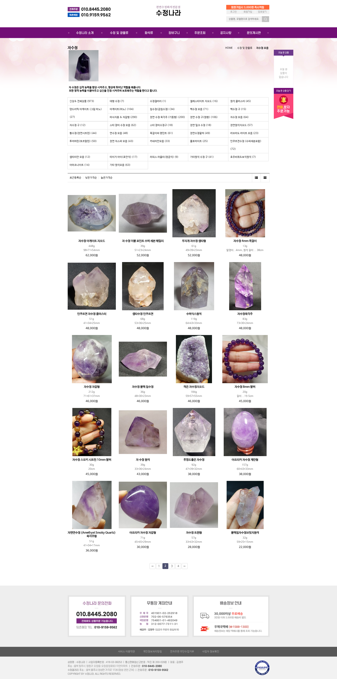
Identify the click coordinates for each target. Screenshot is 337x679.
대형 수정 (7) (117, 101)
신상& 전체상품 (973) (82, 101)
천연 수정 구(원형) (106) (204, 117)
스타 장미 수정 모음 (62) (123, 125)
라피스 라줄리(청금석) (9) (164, 157)
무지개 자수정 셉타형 (194, 241)
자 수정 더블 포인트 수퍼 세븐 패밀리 (143, 241)
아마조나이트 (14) (80, 165)
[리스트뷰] (256, 177)
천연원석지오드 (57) (241, 125)
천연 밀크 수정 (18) (200, 125)
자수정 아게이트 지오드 (91, 241)
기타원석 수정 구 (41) (202, 157)
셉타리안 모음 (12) (80, 157)
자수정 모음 (262, 48)
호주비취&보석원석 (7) (243, 157)
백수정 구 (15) (238, 109)
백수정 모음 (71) (199, 109)
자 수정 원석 (143, 460)
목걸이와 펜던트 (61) (161, 133)
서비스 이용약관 (126, 651)
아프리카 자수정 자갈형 (142, 533)
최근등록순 (75, 177)
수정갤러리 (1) (158, 101)
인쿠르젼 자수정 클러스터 (91, 314)
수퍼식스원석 (193, 314)
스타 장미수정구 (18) (161, 125)
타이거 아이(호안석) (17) (123, 157)
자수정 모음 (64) (239, 117)
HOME (229, 48)
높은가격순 (107, 177)
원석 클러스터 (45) (240, 101)
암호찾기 (262, 12)
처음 (152, 566)
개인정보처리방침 (152, 651)
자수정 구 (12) (78, 125)
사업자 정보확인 (210, 651)
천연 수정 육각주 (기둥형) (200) (167, 117)
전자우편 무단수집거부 (182, 651)
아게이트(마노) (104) (122, 109)
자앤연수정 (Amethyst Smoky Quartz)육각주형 (92, 534)
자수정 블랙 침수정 (142, 387)
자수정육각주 (245, 314)
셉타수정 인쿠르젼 (142, 314)
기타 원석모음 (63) (120, 165)
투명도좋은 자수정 (194, 460)
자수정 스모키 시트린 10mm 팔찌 (91, 460)
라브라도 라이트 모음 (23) (244, 133)
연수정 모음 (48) (119, 133)
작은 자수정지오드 (194, 387)
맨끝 (185, 566)
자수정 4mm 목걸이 (245, 241)
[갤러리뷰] (265, 177)
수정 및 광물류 (244, 48)
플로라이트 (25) (199, 141)
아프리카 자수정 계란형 (245, 460)
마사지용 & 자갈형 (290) (123, 117)
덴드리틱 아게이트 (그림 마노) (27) (86, 113)
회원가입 (248, 12)
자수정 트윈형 (194, 533)
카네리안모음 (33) (160, 141)
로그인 (233, 12)
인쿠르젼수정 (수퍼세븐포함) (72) (245, 145)
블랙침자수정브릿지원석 (245, 533)
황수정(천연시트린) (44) (83, 133)
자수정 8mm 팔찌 (245, 387)
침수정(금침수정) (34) (162, 109)
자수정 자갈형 (92, 387)
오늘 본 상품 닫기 (283, 91)
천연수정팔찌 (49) (200, 133)
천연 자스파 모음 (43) (121, 141)
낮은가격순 (91, 177)
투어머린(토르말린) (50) (83, 141)
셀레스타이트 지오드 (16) (204, 101)
